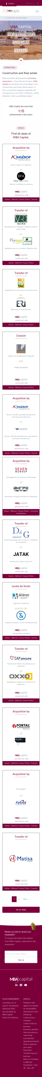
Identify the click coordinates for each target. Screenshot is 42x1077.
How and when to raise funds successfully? (30, 1035)
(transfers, (32, 78)
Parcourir (29, 3)
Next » (25, 899)
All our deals (21, 910)
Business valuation (30, 1029)
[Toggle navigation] (37, 11)
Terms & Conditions (10, 1017)
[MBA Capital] (10, 11)
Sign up (21, 960)
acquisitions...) (8, 81)
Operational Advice (31, 1041)
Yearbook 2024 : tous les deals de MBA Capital (9, 1012)
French (11, 3)
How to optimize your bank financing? (30, 1047)
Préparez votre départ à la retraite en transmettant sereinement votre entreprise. (30, 1009)
